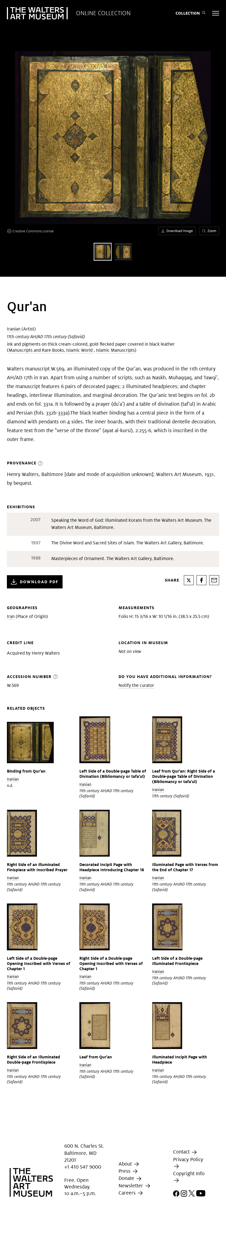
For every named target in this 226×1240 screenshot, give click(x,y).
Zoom (212, 230)
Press (125, 1171)
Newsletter (131, 1185)
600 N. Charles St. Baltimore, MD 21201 (84, 1153)
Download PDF (39, 581)
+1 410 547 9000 (82, 1167)
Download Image (179, 230)
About (126, 1164)
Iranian (13, 329)
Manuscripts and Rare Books (36, 350)
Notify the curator (136, 685)
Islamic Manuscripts (115, 350)
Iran (11, 616)
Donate (127, 1178)
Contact (182, 1151)
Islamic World (80, 350)
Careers (128, 1193)
